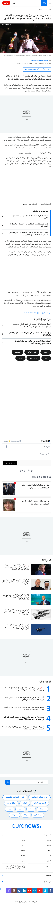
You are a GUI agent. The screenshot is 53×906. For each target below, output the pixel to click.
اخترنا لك (46, 560)
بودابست (17, 352)
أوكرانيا (14, 814)
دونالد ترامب (11, 803)
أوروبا (49, 840)
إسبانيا (25, 803)
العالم (23, 840)
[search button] (7, 782)
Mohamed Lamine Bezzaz (39, 60)
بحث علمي (37, 814)
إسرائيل (42, 809)
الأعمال (49, 845)
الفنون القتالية (31, 352)
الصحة (23, 850)
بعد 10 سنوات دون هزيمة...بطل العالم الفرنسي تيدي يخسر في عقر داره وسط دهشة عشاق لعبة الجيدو (28, 233)
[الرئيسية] (50, 10)
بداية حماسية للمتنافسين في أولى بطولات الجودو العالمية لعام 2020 (29, 334)
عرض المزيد (47, 881)
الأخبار (45, 10)
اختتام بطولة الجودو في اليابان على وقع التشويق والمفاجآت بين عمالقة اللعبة (33, 342)
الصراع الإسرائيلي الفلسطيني (15, 797)
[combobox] (26, 782)
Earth (23, 845)
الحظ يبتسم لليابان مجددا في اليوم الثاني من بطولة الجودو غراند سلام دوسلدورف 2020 (32, 325)
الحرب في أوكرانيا (40, 803)
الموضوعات (47, 834)
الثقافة (23, 855)
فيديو (49, 860)
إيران (9, 809)
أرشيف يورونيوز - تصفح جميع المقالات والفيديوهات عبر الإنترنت (14, 866)
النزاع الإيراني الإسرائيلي (39, 797)
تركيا (25, 814)
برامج (23, 860)
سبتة (31, 809)
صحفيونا (48, 865)
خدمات (48, 875)
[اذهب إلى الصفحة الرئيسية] (44, 3)
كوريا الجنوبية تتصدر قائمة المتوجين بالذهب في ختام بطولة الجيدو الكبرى (29, 225)
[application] (26, 38)
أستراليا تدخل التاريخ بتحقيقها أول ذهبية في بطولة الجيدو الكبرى (29, 217)
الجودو (46, 352)
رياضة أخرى (33, 358)
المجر (46, 358)
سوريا (20, 809)
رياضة (39, 10)
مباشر (6, 3)
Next (49, 850)
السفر (49, 855)
